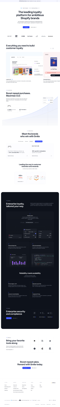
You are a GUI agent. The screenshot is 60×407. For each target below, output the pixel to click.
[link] (30, 1)
